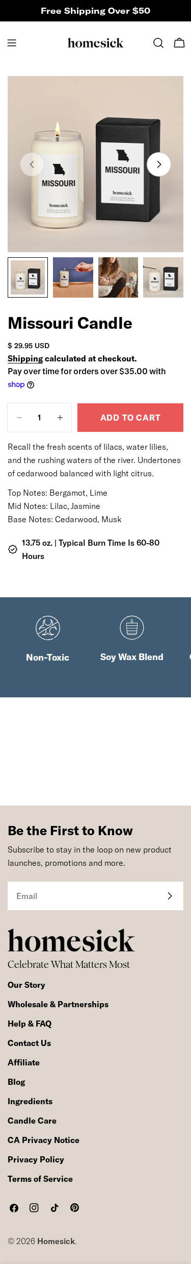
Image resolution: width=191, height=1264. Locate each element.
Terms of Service (40, 1179)
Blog (16, 1082)
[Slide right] (159, 164)
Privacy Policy (36, 1159)
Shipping (25, 358)
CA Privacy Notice (43, 1140)
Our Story (26, 985)
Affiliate (24, 1062)
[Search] (158, 43)
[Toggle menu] (12, 43)
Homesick (56, 1241)
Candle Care (32, 1120)
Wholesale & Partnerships (58, 1004)
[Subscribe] (169, 896)
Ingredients (30, 1101)
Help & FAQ (29, 1023)
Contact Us (29, 1043)
